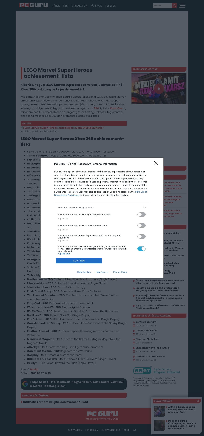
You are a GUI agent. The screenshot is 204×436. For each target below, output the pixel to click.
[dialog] (102, 218)
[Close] (157, 164)
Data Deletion (84, 272)
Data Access (102, 272)
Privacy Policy (120, 272)
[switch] (141, 214)
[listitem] (102, 207)
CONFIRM (79, 261)
